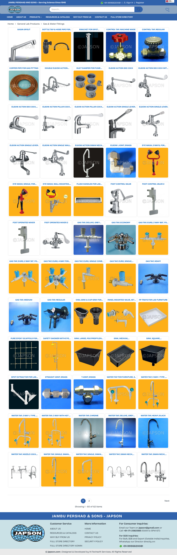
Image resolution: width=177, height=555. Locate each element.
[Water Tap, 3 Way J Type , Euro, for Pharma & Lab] (153, 394)
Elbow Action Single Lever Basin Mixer (121, 107)
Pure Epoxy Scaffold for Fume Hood (24, 338)
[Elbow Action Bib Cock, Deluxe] (24, 124)
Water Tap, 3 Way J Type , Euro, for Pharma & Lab (153, 377)
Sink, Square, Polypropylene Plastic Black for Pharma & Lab (153, 338)
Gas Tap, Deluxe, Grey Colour (88, 222)
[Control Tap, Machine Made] (121, 47)
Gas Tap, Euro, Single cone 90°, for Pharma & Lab (88, 261)
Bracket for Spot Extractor (88, 29)
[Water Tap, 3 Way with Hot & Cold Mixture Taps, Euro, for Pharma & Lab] (56, 433)
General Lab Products (28, 24)
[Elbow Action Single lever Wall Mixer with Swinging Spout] (24, 163)
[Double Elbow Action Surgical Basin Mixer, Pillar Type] (56, 85)
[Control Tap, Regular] (153, 47)
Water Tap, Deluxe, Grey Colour (120, 415)
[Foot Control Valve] (121, 201)
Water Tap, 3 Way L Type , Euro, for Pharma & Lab (23, 415)
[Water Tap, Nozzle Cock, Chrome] (24, 472)
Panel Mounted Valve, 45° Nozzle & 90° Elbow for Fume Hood (121, 300)
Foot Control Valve (121, 184)
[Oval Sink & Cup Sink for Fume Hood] (88, 317)
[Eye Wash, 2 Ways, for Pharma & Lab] (153, 163)
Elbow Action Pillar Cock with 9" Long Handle (56, 107)
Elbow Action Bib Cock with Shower (153, 68)
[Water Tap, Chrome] (88, 433)
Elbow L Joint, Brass (121, 145)
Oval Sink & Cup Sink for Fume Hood (88, 300)
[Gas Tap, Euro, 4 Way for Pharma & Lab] (56, 278)
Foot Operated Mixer (24, 222)
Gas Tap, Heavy (153, 261)
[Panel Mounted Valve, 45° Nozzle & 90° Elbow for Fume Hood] (121, 317)
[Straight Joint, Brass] (56, 394)
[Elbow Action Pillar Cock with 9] (56, 124)
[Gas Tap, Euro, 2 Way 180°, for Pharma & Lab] (153, 240)
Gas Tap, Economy (121, 222)
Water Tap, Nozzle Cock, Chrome (23, 454)
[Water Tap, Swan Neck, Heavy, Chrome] (121, 472)
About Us (55, 528)
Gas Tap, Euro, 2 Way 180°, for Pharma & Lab (153, 222)
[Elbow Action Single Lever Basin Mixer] (121, 124)
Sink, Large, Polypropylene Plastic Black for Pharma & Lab (88, 338)
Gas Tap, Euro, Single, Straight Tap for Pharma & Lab (121, 261)
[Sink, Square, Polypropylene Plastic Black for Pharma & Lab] (153, 356)
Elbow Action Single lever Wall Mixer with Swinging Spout (24, 145)
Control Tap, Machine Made (121, 29)
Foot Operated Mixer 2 (56, 222)
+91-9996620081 (112, 3)
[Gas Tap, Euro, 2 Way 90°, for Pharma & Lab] (24, 278)
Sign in (130, 2)
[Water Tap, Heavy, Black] (153, 433)
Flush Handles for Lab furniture (89, 184)
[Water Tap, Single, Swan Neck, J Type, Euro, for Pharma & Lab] (56, 472)
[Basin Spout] (24, 47)
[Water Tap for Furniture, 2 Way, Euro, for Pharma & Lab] (121, 394)
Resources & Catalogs (63, 533)
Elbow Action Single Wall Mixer (56, 145)
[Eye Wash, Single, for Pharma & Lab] (24, 201)
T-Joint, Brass (88, 377)
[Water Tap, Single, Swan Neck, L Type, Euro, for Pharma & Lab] (88, 472)
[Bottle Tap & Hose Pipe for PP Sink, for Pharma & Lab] (56, 47)
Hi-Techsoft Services (100, 551)
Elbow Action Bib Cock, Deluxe (23, 107)
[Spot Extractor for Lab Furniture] (24, 394)
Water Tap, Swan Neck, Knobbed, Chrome (153, 454)
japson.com (54, 551)
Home (88, 528)
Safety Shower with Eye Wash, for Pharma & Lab (56, 338)
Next (167, 500)
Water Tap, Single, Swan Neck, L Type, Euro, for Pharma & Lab (88, 454)
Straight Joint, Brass (56, 377)
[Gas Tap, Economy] (121, 240)
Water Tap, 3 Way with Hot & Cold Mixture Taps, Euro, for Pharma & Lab (56, 415)
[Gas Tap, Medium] (24, 317)
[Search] (138, 9)
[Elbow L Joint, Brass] (121, 163)
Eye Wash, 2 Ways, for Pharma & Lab (153, 145)
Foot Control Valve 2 (153, 184)
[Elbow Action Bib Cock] (121, 85)
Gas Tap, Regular (56, 300)
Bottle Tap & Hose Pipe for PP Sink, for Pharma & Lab (56, 29)
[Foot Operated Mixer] (24, 240)
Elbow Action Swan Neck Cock (88, 145)
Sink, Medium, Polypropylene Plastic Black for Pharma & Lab (121, 338)
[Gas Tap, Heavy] (153, 278)
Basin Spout (23, 29)
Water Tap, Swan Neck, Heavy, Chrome (121, 454)
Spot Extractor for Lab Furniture (23, 377)
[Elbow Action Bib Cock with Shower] (153, 85)
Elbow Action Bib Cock (121, 68)
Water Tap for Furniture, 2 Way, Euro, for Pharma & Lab (121, 377)
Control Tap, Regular (153, 29)
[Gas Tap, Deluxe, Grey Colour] (88, 240)
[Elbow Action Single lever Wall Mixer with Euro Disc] (153, 124)
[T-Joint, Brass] (88, 394)
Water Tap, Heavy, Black (153, 415)
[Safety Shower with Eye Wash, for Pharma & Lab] (56, 356)
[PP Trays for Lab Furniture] (153, 317)
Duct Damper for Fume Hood (88, 68)
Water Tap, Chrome (88, 415)
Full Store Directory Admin (66, 545)
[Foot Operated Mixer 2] (56, 240)
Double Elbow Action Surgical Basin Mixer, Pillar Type (56, 68)
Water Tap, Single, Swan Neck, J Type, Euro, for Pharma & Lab (56, 454)
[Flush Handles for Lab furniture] (88, 201)
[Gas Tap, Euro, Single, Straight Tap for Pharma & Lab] (121, 278)
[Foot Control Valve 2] (153, 201)
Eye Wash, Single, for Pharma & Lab (24, 184)
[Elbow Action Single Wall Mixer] (56, 163)
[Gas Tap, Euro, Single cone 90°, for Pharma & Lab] (88, 278)
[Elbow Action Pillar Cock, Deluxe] (88, 124)
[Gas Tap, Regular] (56, 317)
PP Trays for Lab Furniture (153, 300)
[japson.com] (15, 9)
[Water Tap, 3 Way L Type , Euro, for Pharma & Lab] (24, 433)
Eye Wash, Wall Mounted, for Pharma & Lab (56, 184)
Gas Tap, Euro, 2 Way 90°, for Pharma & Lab (23, 261)
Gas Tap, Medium (23, 300)
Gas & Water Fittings (53, 24)
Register (140, 2)
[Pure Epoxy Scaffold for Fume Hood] (24, 356)
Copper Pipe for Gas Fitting (23, 68)
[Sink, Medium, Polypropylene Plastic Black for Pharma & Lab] (121, 356)
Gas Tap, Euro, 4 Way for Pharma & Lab (56, 261)
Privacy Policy (93, 537)
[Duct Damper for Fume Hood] (88, 85)
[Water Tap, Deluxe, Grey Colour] (121, 433)
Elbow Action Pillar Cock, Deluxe (88, 107)
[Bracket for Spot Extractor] (88, 47)
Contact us (91, 533)
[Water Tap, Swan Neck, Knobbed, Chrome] (153, 472)
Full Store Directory (62, 541)
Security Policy (94, 541)
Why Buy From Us (60, 537)
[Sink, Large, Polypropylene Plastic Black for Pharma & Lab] (88, 356)
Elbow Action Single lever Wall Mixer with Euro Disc (153, 107)
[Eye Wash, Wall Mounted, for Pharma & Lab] (56, 201)
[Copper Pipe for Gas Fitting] (24, 85)
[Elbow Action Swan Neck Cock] (88, 163)
